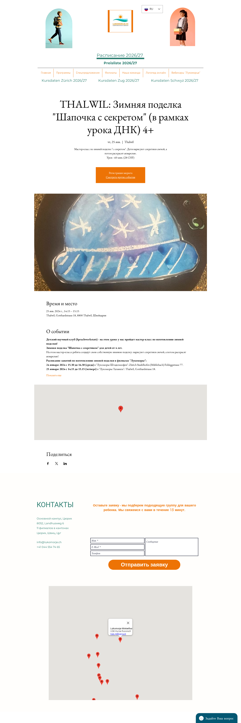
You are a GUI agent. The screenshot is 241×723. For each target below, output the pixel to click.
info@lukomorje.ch (49, 542)
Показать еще (53, 375)
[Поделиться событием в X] (56, 463)
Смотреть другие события (120, 177)
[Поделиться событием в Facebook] (48, 463)
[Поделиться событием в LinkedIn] (65, 463)
